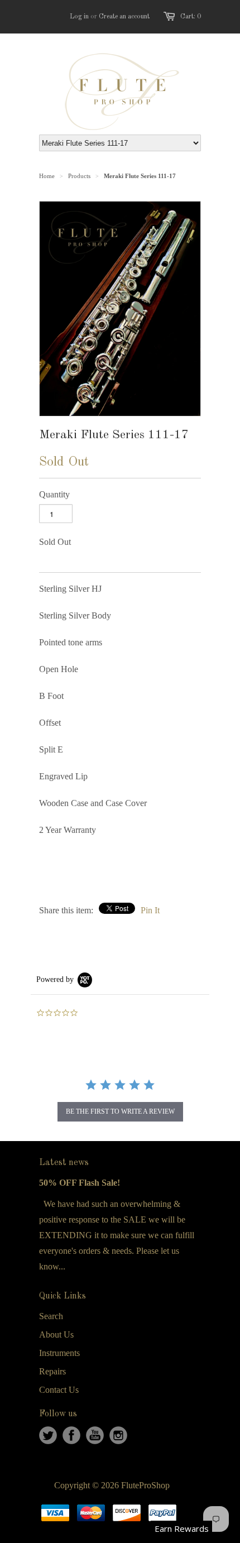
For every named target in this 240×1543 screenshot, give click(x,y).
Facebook (71, 1435)
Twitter (48, 1435)
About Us (56, 1334)
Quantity (54, 494)
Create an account (124, 16)
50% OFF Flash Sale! (79, 1182)
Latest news (64, 1162)
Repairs (52, 1371)
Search (51, 1316)
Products (79, 175)
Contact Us (59, 1390)
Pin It (150, 910)
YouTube (95, 1435)
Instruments (59, 1353)
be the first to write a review (120, 1111)
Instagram (118, 1435)
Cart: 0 (190, 16)
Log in (79, 16)
